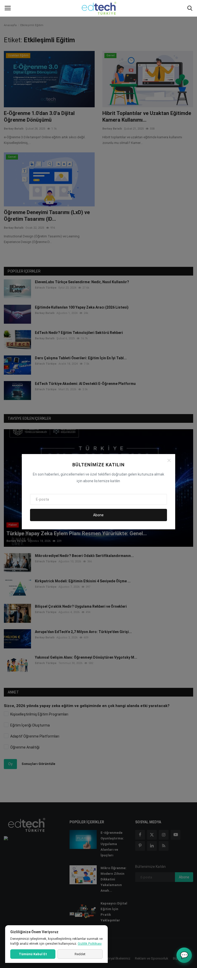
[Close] (169, 460)
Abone (98, 515)
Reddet (80, 954)
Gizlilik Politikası (90, 943)
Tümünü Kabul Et (33, 954)
